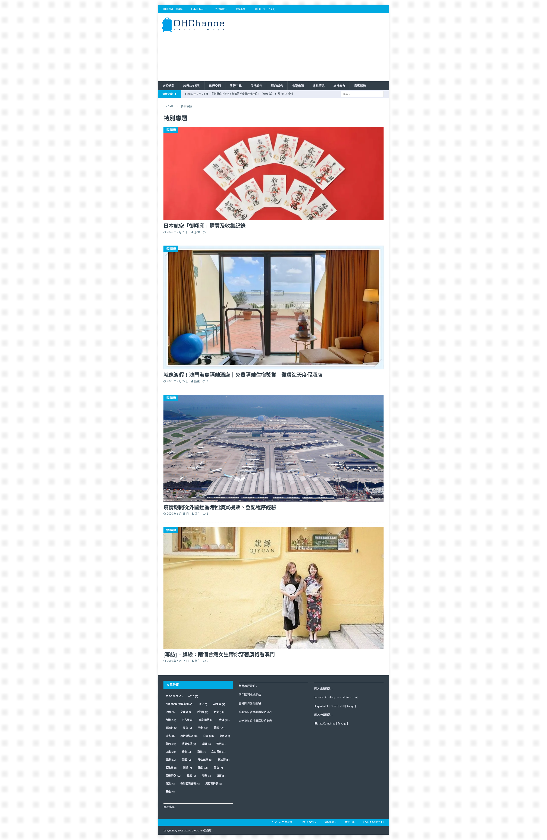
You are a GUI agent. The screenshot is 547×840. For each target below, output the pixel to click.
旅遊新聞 (168, 86)
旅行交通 (215, 86)
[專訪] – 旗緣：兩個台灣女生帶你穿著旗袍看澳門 (219, 654)
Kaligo (350, 706)
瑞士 (186, 751)
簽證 (171, 759)
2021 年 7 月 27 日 (177, 381)
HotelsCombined (325, 723)
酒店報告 (277, 86)
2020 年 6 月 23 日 (178, 514)
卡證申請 (298, 86)
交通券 (202, 712)
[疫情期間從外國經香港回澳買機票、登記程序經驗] (273, 448)
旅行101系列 (191, 86)
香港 (170, 783)
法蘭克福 (189, 743)
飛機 (206, 775)
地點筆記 (319, 86)
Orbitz (334, 706)
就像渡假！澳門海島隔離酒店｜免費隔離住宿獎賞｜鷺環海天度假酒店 (242, 375)
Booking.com (333, 697)
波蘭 (206, 743)
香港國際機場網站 (250, 703)
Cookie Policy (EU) (264, 8)
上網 (170, 712)
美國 (187, 759)
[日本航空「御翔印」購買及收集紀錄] (273, 173)
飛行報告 (256, 86)
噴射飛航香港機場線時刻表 (255, 712)
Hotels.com (350, 697)
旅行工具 (236, 86)
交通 (185, 712)
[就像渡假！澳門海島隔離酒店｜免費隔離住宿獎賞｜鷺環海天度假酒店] (273, 307)
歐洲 (171, 743)
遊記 (187, 767)
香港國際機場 (190, 783)
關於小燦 (240, 8)
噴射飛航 (206, 719)
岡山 (187, 727)
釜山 (218, 767)
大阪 (224, 719)
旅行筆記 (188, 736)
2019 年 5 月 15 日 (178, 661)
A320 (193, 696)
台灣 (171, 719)
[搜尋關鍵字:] (362, 94)
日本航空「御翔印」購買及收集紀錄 (204, 225)
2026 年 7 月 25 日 (178, 232)
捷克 (170, 736)
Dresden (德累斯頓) (179, 704)
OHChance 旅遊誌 (172, 8)
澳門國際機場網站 (250, 694)
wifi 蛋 (219, 704)
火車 (171, 751)
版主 (197, 232)
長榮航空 (173, 775)
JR (203, 704)
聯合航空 (205, 759)
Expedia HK (322, 706)
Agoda (319, 697)
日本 (208, 736)
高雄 (170, 791)
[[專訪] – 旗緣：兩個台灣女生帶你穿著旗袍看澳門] (273, 588)
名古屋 (187, 719)
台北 (219, 712)
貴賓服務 (360, 86)
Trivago (342, 723)
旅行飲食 (339, 86)
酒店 (203, 767)
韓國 (191, 775)
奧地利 (171, 727)
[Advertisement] (311, 47)
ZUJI (342, 706)
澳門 (220, 743)
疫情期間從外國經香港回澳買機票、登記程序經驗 (219, 507)
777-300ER (174, 696)
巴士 (203, 727)
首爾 (220, 775)
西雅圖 (171, 767)
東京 (224, 736)
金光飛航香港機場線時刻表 (255, 721)
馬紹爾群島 (213, 783)
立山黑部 (218, 751)
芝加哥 (223, 759)
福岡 (201, 751)
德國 (219, 727)
